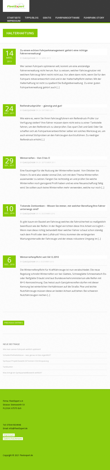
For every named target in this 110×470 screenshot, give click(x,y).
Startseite (13, 17)
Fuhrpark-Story (94, 17)
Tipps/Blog (32, 17)
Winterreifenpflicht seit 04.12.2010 (39, 257)
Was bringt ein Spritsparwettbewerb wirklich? (22, 372)
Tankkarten (8, 367)
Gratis (47, 17)
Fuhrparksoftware (67, 17)
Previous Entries (13, 323)
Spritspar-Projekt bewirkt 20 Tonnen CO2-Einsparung (26, 361)
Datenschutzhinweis (13, 438)
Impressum (13, 20)
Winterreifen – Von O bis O (35, 158)
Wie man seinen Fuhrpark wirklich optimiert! (22, 349)
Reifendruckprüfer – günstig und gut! (41, 105)
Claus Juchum (28, 58)
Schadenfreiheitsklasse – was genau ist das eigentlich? (27, 355)
